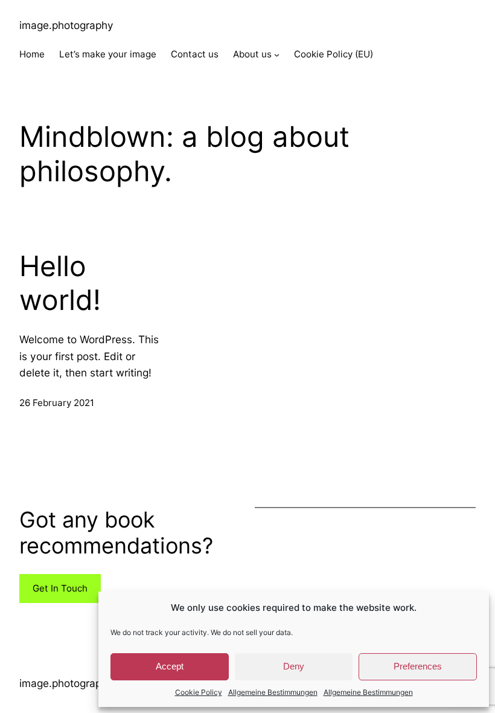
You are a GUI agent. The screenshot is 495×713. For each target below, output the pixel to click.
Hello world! (60, 283)
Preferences (418, 666)
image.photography (66, 25)
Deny (293, 666)
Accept (170, 666)
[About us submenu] (276, 54)
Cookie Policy (198, 692)
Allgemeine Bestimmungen (273, 692)
